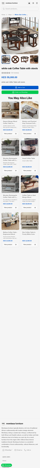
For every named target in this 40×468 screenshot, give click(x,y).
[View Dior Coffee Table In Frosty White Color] (29, 221)
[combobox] (20, 9)
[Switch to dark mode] (33, 3)
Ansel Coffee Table (28, 158)
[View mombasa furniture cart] (29, 3)
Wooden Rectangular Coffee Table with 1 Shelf (10, 160)
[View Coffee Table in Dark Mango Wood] (29, 184)
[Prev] (4, 35)
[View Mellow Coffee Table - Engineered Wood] (10, 221)
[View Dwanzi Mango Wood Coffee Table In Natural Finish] (10, 110)
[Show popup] (37, 9)
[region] (20, 35)
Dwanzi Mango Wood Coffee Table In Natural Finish (10, 123)
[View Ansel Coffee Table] (29, 147)
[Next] (35, 35)
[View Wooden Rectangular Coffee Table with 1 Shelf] (10, 147)
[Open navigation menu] (36, 3)
